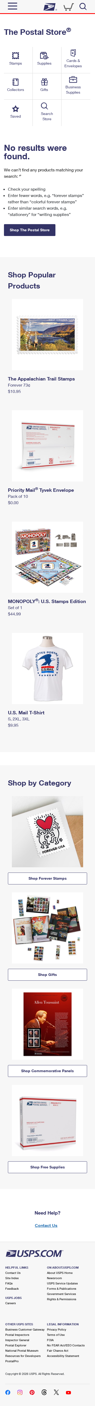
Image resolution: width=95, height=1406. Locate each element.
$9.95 (13, 725)
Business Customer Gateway (25, 1329)
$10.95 (14, 391)
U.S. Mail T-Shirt (26, 712)
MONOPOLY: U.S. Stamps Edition (47, 601)
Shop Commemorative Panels (47, 1070)
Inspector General (17, 1340)
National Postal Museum (22, 1350)
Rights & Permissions (61, 1299)
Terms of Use (56, 1334)
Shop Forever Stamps (47, 878)
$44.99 (14, 613)
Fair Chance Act (57, 1350)
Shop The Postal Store (30, 230)
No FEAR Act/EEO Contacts (66, 1345)
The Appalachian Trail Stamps (41, 379)
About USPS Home (60, 1272)
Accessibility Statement (63, 1355)
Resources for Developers (23, 1355)
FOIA (50, 1340)
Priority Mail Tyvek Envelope (41, 490)
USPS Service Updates (62, 1283)
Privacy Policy (56, 1329)
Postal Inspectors (17, 1334)
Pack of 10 (18, 496)
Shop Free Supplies (47, 1167)
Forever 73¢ (19, 384)
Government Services (61, 1294)
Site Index (12, 1278)
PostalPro (12, 1361)
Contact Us (46, 1225)
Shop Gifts (47, 974)
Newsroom (54, 1278)
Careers (10, 1303)
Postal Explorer (15, 1345)
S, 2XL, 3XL (19, 718)
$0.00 (13, 502)
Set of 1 (15, 607)
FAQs (9, 1283)
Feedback (12, 1288)
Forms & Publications (61, 1288)
